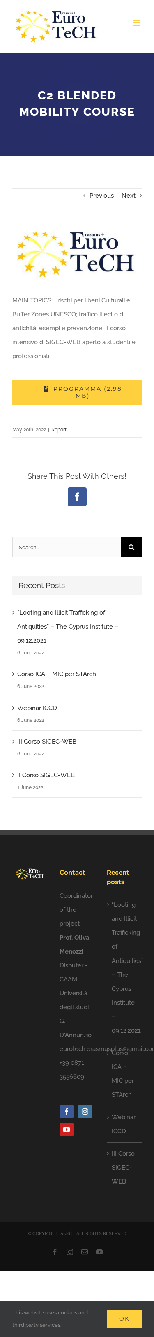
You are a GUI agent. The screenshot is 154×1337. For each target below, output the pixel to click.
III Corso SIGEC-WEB (46, 741)
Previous (102, 195)
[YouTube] (67, 1129)
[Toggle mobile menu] (137, 22)
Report (59, 430)
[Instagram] (85, 1111)
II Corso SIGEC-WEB (46, 775)
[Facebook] (67, 1111)
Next (129, 195)
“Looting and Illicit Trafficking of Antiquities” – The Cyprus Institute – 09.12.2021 (67, 626)
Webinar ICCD (37, 708)
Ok (124, 1318)
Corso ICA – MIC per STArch (56, 674)
